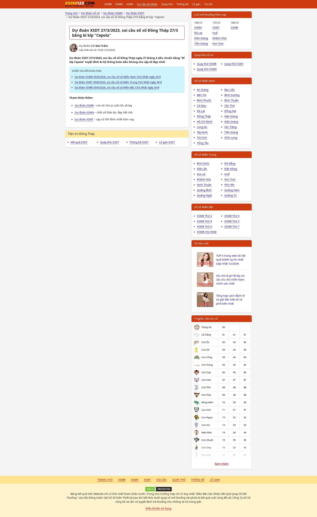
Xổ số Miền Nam (204, 81)
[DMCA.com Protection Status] (158, 489)
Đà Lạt (198, 32)
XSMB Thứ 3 (231, 216)
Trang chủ (105, 479)
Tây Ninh (202, 132)
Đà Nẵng (229, 163)
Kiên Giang (201, 38)
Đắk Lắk (202, 168)
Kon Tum (218, 43)
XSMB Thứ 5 (231, 221)
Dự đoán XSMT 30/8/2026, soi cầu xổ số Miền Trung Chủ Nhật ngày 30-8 (118, 82)
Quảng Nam (232, 190)
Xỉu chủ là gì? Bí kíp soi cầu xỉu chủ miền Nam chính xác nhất (230, 279)
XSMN (119, 4)
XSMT (129, 4)
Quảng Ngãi (204, 195)
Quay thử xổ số (203, 55)
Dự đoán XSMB (84, 105)
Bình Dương (232, 95)
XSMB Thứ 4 (204, 221)
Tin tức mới (201, 243)
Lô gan (196, 4)
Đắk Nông (230, 168)
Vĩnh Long (230, 137)
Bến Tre (201, 95)
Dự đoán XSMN (84, 112)
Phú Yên (229, 184)
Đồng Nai (230, 111)
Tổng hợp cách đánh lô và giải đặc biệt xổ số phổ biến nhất (230, 299)
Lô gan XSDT (167, 142)
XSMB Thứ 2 (204, 216)
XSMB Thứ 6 (204, 226)
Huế (215, 32)
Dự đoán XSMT (84, 119)
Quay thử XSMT (234, 63)
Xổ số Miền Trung (205, 154)
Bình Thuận (231, 100)
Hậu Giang (231, 116)
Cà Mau (201, 105)
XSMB (108, 4)
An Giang (202, 89)
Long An (202, 127)
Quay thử (167, 4)
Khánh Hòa (219, 38)
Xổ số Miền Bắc (203, 207)
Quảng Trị (230, 195)
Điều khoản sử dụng (158, 508)
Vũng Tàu (203, 143)
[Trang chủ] (79, 4)
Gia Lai (201, 174)
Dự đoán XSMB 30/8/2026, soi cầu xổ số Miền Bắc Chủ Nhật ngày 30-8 (117, 87)
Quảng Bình (204, 190)
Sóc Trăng (230, 127)
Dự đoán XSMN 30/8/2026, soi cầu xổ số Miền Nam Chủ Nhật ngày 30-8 (118, 77)
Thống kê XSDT (139, 142)
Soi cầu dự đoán (147, 4)
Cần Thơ (229, 105)
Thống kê (182, 4)
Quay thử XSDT (109, 142)
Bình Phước (204, 100)
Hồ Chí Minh (204, 121)
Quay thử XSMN (207, 69)
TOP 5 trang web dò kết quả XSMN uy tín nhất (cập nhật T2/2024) (230, 259)
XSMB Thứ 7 (231, 226)
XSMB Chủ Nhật (206, 232)
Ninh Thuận (204, 184)
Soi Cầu (161, 479)
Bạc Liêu (229, 89)
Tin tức (208, 4)
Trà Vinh (202, 137)
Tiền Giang (201, 43)
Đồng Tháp (204, 116)
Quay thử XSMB (206, 63)
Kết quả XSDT (79, 142)
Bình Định (203, 163)
